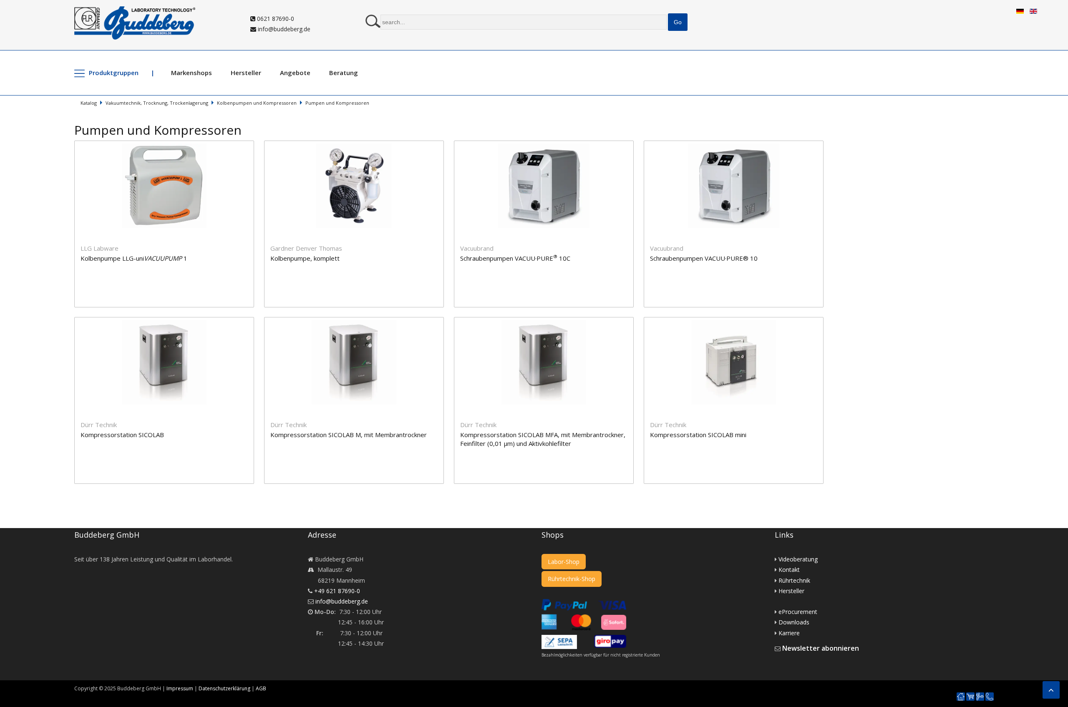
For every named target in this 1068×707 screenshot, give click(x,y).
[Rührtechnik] (980, 696)
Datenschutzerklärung (224, 688)
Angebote (295, 72)
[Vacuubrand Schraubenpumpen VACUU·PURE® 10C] (549, 146)
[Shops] (970, 696)
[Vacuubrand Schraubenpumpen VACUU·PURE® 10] (738, 146)
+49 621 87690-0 (337, 591)
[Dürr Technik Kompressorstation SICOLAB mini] (738, 322)
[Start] (961, 696)
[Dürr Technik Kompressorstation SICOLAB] (169, 322)
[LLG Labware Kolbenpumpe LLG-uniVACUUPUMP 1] (169, 146)
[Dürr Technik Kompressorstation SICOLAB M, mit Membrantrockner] (359, 322)
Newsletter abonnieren (820, 648)
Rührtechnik (794, 580)
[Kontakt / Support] (989, 692)
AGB (261, 688)
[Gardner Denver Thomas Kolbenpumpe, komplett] (359, 146)
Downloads (793, 622)
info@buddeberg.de (283, 29)
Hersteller (246, 72)
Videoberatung (798, 559)
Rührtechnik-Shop (571, 579)
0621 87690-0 (274, 19)
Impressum (179, 688)
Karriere (789, 633)
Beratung (343, 72)
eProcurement (797, 612)
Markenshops (191, 72)
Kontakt (789, 570)
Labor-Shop (563, 562)
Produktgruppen (114, 72)
